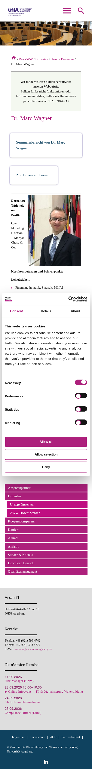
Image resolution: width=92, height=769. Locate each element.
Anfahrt (13, 546)
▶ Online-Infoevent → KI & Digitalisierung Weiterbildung (44, 691)
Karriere (13, 529)
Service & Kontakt (20, 555)
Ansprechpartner (19, 488)
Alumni (13, 538)
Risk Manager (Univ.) (19, 681)
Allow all (46, 442)
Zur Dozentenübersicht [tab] (34, 175)
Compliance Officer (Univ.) (23, 713)
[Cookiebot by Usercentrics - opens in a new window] (68, 299)
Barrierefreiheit (70, 737)
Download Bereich (21, 563)
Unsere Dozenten (62, 59)
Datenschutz (37, 737)
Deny (46, 467)
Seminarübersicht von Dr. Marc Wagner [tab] (40, 145)
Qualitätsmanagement (22, 571)
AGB (53, 737)
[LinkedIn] (46, 761)
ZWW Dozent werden (25, 513)
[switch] (81, 396)
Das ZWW (26, 59)
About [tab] (75, 311)
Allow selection (46, 454)
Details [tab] (46, 311)
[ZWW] (20, 12)
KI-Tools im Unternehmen (22, 702)
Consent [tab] (16, 311)
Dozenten (41, 59)
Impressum (18, 737)
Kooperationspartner (22, 521)
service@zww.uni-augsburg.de (33, 649)
